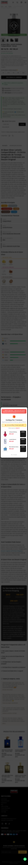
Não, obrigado (14, 454)
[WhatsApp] (25, 859)
